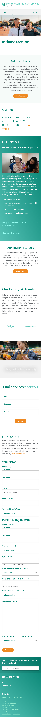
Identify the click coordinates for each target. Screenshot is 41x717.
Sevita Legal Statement (9, 704)
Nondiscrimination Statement (11, 709)
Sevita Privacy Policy (8, 705)
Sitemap (4, 711)
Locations (5, 702)
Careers (7, 12)
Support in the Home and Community (15, 224)
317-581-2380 (14, 125)
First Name (6, 469)
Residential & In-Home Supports (19, 147)
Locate (20, 421)
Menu (35, 12)
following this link (18, 454)
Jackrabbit (16, 714)
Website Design (6, 714)
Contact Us (6, 686)
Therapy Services (11, 233)
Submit (8, 650)
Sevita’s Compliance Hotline (10, 707)
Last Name (6, 478)
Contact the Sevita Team (9, 700)
